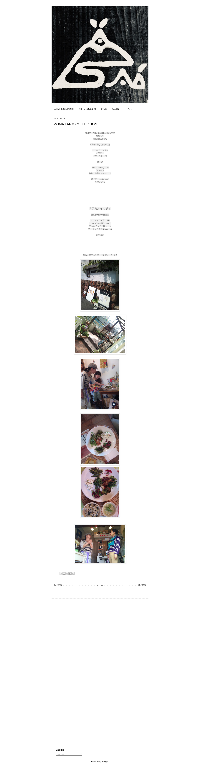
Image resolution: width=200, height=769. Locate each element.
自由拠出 (116, 109)
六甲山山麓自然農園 (64, 109)
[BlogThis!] (64, 573)
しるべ (128, 109)
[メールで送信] (61, 573)
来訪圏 (103, 109)
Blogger (105, 761)
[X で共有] (67, 573)
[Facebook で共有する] (70, 573)
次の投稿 (58, 585)
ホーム (100, 585)
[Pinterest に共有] (73, 573)
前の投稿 (142, 585)
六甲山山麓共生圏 (87, 109)
